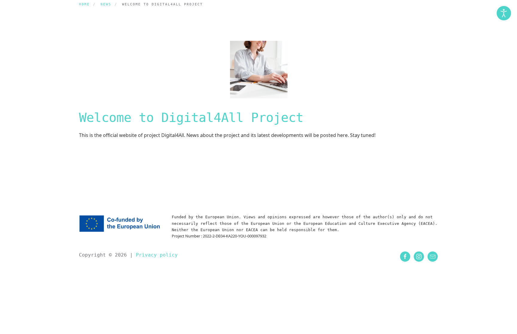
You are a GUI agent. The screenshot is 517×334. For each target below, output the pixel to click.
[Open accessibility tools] (504, 13)
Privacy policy (155, 255)
